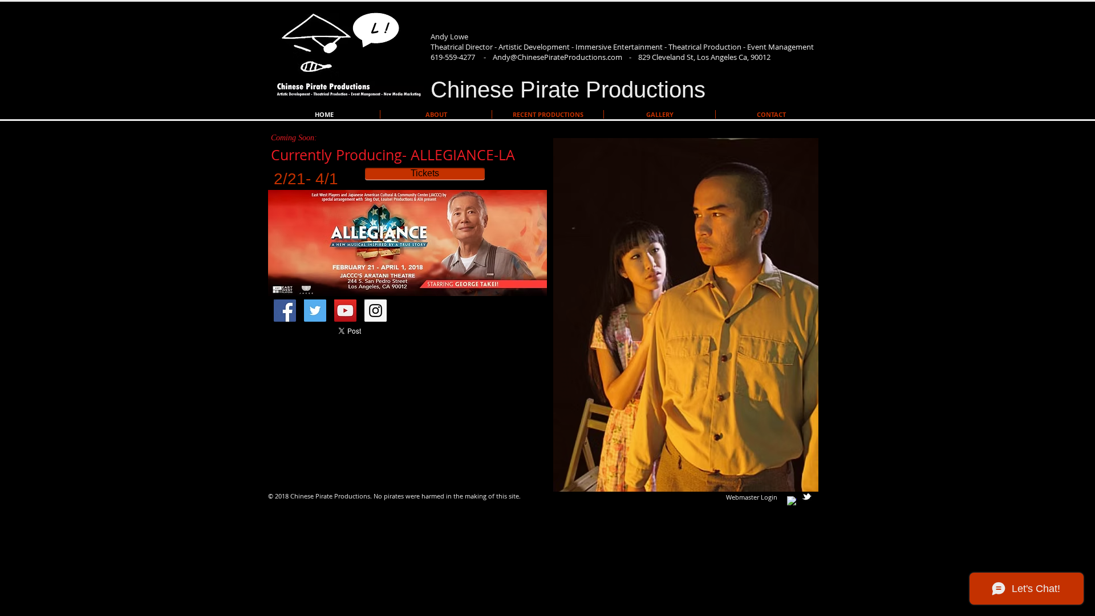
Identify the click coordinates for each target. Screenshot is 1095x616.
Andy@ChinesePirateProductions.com (557, 57)
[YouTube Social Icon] (345, 310)
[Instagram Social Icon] (375, 310)
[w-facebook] (792, 501)
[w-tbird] (807, 496)
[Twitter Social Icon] (315, 310)
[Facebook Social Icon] (285, 310)
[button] (685, 315)
